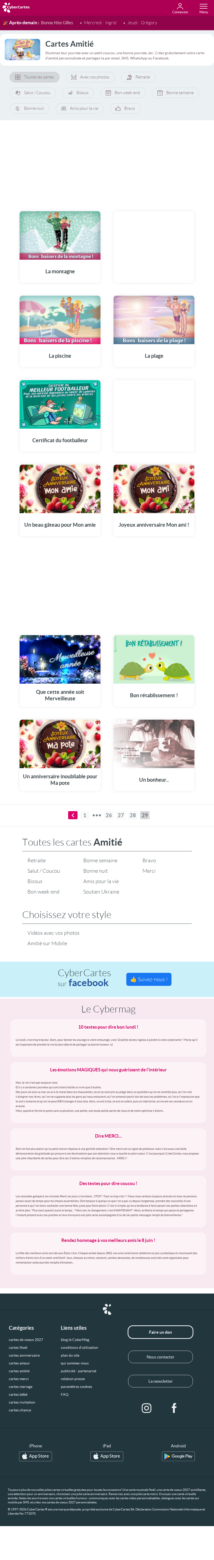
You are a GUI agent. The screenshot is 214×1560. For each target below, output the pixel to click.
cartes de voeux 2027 (26, 1340)
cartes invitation (22, 1402)
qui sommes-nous (75, 1363)
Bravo (129, 108)
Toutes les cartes (39, 77)
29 (145, 815)
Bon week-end (127, 92)
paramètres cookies (76, 1387)
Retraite (142, 77)
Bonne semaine (180, 92)
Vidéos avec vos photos (53, 933)
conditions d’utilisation (79, 1347)
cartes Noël (18, 1347)
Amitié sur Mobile (47, 943)
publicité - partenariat (78, 1371)
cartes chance (20, 1410)
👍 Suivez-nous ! (149, 979)
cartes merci (19, 1379)
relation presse (73, 1379)
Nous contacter (160, 1357)
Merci (149, 871)
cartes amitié (19, 1371)
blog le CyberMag (75, 1340)
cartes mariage (20, 1387)
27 (121, 815)
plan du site (70, 1355)
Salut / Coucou (37, 92)
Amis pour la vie (84, 108)
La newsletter (160, 1381)
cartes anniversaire (24, 1355)
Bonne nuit (34, 108)
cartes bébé (18, 1394)
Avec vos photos (94, 77)
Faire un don (160, 1332)
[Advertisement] (107, 162)
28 (133, 815)
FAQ (64, 1394)
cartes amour (19, 1363)
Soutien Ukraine (101, 892)
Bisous (82, 92)
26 (109, 815)
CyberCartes (84, 978)
